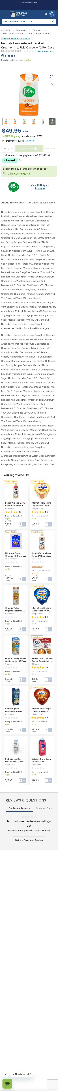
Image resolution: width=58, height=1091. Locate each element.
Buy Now (51, 148)
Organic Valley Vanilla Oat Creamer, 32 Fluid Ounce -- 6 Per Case (15, 661)
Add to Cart (27, 148)
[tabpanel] (29, 338)
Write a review (46, 51)
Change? (30, 141)
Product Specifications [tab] (42, 202)
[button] (45, 14)
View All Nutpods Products (15, 38)
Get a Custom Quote (19, 173)
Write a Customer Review (29, 840)
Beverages (21, 30)
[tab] (5, 121)
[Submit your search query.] (53, 21)
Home (7, 30)
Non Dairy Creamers (13, 33)
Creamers (38, 30)
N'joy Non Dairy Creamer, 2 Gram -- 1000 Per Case (14, 556)
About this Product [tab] (12, 202)
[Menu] (4, 14)
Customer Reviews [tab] (19, 808)
